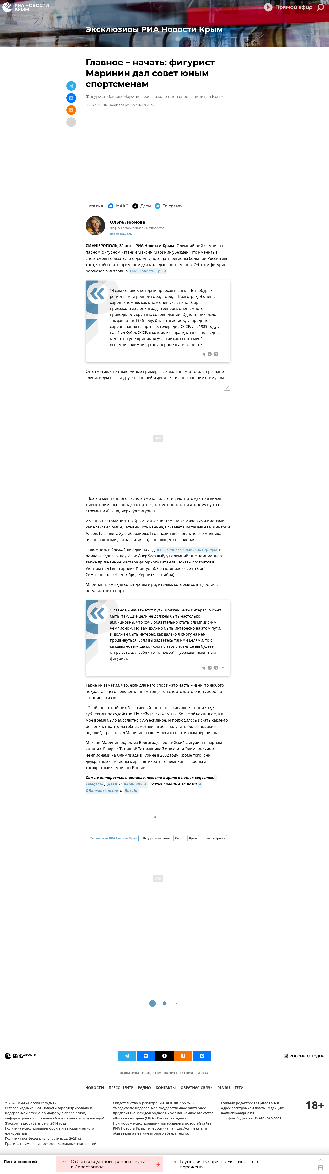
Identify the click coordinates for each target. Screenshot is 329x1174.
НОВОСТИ (95, 1088)
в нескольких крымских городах (187, 550)
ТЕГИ (239, 1088)
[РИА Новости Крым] (25, 7)
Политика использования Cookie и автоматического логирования (49, 1131)
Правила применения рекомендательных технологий (50, 1144)
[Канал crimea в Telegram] (127, 1056)
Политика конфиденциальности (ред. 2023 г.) (43, 1139)
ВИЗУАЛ (202, 1073)
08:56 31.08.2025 (97, 105)
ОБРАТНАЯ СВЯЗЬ (197, 1088)
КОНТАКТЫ (166, 1088)
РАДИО (144, 1088)
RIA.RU (223, 1088)
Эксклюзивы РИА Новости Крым (113, 838)
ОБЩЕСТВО (151, 1073)
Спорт (179, 838)
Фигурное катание (156, 838)
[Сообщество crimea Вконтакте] (146, 1056)
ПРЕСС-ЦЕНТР (121, 1088)
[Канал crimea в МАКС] (202, 1056)
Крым (193, 838)
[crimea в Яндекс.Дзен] (164, 1056)
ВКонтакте (135, 784)
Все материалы (121, 234)
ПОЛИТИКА (129, 1073)
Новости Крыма (214, 838)
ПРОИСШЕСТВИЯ (178, 1073)
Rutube (131, 791)
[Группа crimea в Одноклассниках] (183, 1056)
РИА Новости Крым (148, 271)
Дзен (112, 784)
